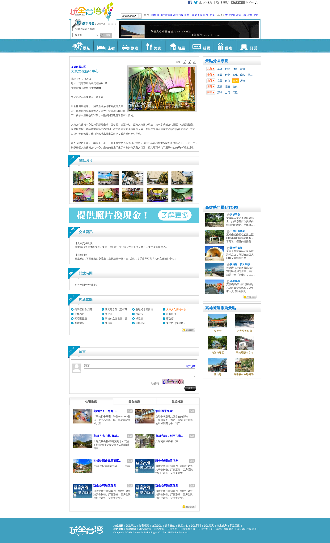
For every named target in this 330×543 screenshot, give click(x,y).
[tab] (91, 401)
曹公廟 (170, 318)
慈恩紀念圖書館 (144, 309)
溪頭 (169, 15)
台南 (227, 80)
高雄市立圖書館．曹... (117, 318)
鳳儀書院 (79, 323)
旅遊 (129, 46)
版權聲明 (131, 529)
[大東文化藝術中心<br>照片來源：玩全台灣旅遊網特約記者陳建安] (83, 184)
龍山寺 (108, 323)
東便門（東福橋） (176, 323)
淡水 (205, 15)
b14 (195, 62)
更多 (212, 15)
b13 (190, 62)
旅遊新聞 (196, 525)
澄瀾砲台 (171, 314)
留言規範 (191, 366)
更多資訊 (190, 330)
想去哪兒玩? (129, 16)
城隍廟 (139, 318)
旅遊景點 (131, 525)
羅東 (194, 15)
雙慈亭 (108, 314)
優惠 (225, 46)
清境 (175, 15)
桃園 (235, 68)
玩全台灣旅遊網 (91, 11)
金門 (227, 92)
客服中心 (159, 529)
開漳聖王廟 (80, 318)
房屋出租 (183, 525)
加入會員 (207, 2)
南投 (242, 74)
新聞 (201, 46)
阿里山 (155, 15)
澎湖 (249, 15)
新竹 (242, 68)
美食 (153, 46)
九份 (200, 15)
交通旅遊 (157, 525)
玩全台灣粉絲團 (225, 529)
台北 (227, 15)
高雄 (235, 80)
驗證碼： (156, 383)
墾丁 (189, 15)
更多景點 (251, 297)
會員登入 (225, 2)
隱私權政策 (145, 529)
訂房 (248, 46)
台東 (243, 15)
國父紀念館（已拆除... (117, 309)
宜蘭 (232, 15)
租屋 (177, 46)
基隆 (219, 68)
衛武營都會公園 (83, 309)
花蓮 (238, 15)
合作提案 (172, 529)
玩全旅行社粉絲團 (246, 529)
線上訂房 (222, 525)
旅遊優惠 (209, 525)
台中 (227, 74)
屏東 (242, 80)
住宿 (105, 46)
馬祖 (235, 92)
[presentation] (91, 401)
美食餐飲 (170, 525)
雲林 (250, 74)
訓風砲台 (141, 323)
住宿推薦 (144, 525)
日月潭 (163, 15)
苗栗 (219, 74)
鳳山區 (82, 66)
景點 (81, 46)
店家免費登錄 (187, 529)
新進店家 (235, 525)
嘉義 (219, 80)
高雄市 (74, 66)
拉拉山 (182, 15)
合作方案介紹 (205, 529)
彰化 (235, 74)
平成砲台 (79, 314)
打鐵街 (139, 314)
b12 (185, 62)
